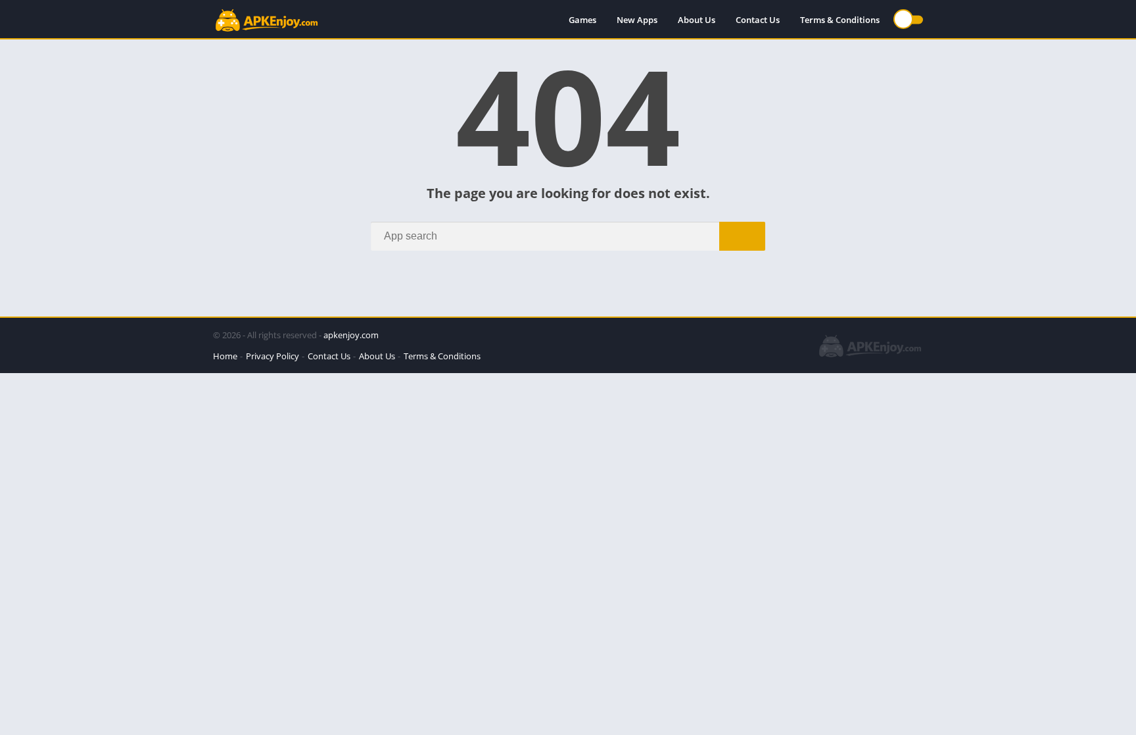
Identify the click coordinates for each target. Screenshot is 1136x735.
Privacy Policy (272, 356)
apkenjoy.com (351, 335)
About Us (696, 20)
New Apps (637, 20)
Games (582, 20)
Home (225, 356)
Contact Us (758, 20)
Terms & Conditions (840, 20)
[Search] (742, 236)
